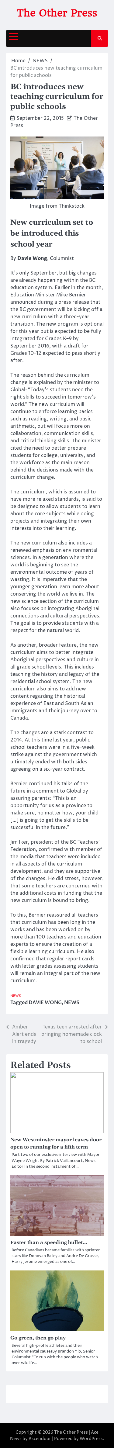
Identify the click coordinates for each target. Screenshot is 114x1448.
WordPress (91, 1439)
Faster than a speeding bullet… (48, 1242)
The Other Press (57, 13)
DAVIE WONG (45, 1002)
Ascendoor (40, 1439)
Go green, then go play (38, 1338)
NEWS (15, 996)
